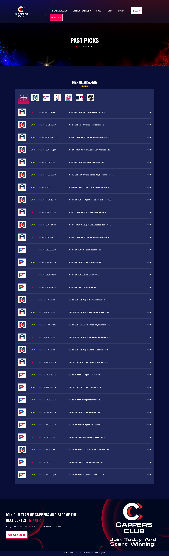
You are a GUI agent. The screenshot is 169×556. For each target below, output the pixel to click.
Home (78, 46)
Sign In (121, 11)
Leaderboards (59, 11)
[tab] (23, 97)
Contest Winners (82, 11)
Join (110, 11)
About (99, 11)
